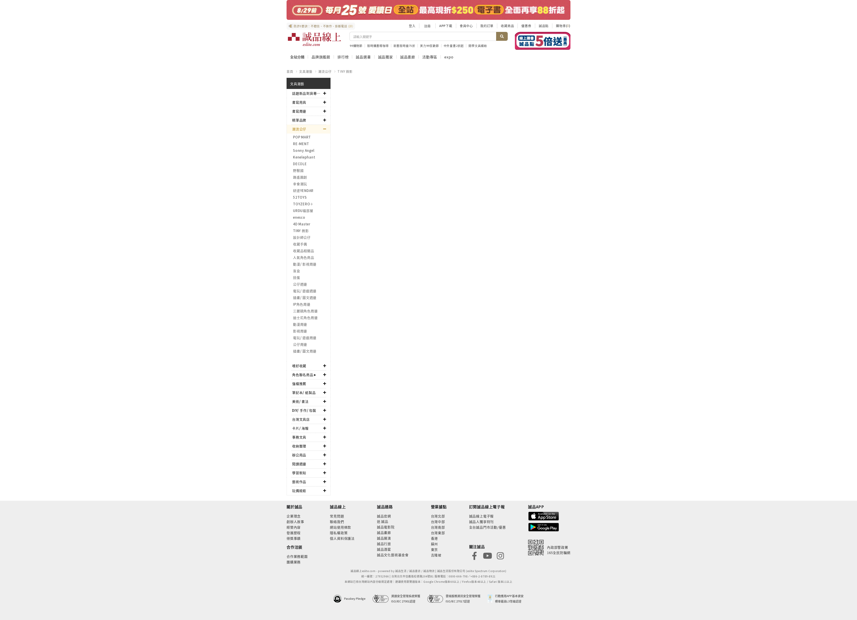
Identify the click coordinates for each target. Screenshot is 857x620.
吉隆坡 (436, 555)
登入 (412, 25)
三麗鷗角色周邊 (305, 311)
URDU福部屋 (303, 210)
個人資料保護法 (342, 538)
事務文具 (299, 437)
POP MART (302, 137)
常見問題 (337, 516)
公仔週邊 (300, 284)
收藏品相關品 (303, 250)
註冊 (427, 26)
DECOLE (300, 163)
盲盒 (296, 270)
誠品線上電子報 (481, 516)
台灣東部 (438, 532)
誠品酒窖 (384, 549)
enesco (299, 217)
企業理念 (294, 516)
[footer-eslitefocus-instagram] (500, 555)
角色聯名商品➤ (304, 374)
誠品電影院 (386, 527)
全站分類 (297, 57)
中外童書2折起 (454, 45)
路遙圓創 (300, 177)
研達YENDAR (303, 190)
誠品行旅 (384, 543)
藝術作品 (299, 481)
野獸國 (298, 170)
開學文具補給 (477, 45)
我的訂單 (486, 25)
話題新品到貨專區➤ (307, 93)
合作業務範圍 (297, 556)
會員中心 (466, 25)
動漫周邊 (300, 324)
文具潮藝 (305, 71)
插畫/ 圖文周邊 (304, 351)
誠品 (384, 521)
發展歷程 (294, 532)
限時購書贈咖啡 (378, 45)
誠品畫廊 (407, 57)
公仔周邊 (300, 344)
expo (448, 57)
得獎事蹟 (294, 538)
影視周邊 (300, 331)
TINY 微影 (345, 71)
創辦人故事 (295, 521)
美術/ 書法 (300, 401)
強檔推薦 (299, 383)
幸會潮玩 (300, 183)
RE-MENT (301, 143)
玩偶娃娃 (299, 490)
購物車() (563, 25)
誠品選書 (363, 57)
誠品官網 (384, 516)
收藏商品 (507, 25)
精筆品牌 (299, 120)
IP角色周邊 (301, 304)
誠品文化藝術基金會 (393, 554)
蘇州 (434, 544)
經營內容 (294, 527)
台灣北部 (438, 516)
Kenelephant (304, 157)
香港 (434, 538)
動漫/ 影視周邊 (304, 264)
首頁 (290, 71)
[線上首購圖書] (542, 41)
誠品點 (544, 25)
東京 (434, 549)
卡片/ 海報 (300, 428)
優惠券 (526, 25)
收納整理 (299, 446)
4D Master (301, 224)
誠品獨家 (385, 57)
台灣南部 (438, 527)
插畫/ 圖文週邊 (304, 297)
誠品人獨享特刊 (481, 521)
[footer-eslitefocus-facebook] (474, 555)
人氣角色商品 (303, 257)
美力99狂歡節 (429, 45)
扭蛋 (296, 277)
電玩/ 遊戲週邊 (304, 290)
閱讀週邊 (299, 463)
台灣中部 (438, 521)
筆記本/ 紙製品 (304, 392)
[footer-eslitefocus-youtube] (487, 555)
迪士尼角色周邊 (305, 317)
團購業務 (294, 562)
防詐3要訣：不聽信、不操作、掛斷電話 (323, 26)
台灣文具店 (301, 419)
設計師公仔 (302, 237)
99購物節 (356, 45)
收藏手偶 (300, 244)
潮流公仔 (324, 71)
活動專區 (429, 57)
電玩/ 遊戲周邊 (304, 337)
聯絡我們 (337, 521)
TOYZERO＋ (303, 204)
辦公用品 (299, 455)
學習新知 (299, 472)
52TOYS (300, 197)
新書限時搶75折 (404, 45)
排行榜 (343, 57)
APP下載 (445, 25)
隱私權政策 (338, 532)
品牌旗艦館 (321, 57)
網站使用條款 (340, 527)
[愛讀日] (428, 10)
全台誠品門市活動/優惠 (487, 527)
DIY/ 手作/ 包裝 (304, 410)
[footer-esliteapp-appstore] (543, 515)
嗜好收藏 (299, 365)
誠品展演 (384, 538)
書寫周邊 (299, 111)
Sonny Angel (303, 150)
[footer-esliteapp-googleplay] (543, 526)
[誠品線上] (314, 39)
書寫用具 (299, 102)
